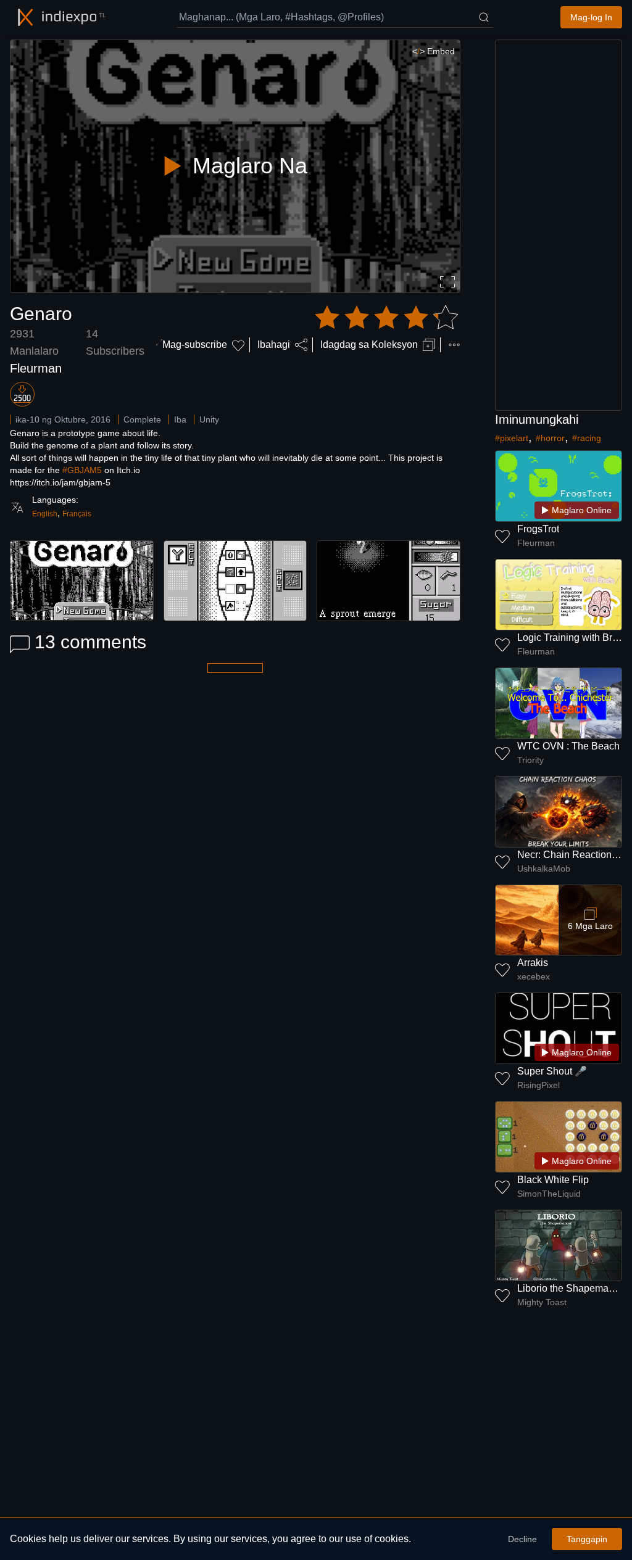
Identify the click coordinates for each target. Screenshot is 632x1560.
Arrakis (532, 962)
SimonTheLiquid (549, 1194)
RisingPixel (538, 1085)
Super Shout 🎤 (552, 1071)
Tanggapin (587, 1539)
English (44, 514)
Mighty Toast (542, 1302)
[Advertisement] (559, 225)
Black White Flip (553, 1179)
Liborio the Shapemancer (572, 1288)
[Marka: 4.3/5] (386, 317)
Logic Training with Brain (571, 637)
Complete (142, 419)
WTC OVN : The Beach (568, 746)
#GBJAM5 (82, 470)
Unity (209, 419)
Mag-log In (591, 17)
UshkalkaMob (543, 868)
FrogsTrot (538, 529)
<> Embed (433, 51)
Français (76, 514)
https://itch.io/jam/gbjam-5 (60, 482)
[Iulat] (454, 345)
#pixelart (511, 438)
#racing (586, 438)
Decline (522, 1539)
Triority (530, 760)
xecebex (533, 976)
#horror (550, 438)
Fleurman (36, 368)
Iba (180, 419)
